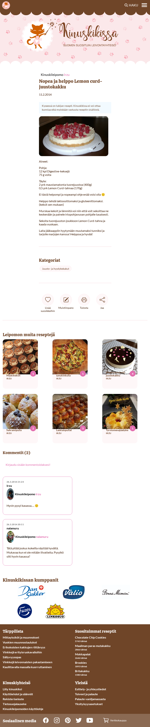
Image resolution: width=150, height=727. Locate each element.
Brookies (81, 662)
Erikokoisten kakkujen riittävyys (24, 647)
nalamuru (42, 536)
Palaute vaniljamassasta (90, 699)
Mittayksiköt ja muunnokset (21, 637)
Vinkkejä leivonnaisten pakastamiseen (27, 662)
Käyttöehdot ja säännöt (18, 694)
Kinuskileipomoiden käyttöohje (23, 709)
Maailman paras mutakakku (92, 645)
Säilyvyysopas (12, 657)
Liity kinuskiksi (12, 689)
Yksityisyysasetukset (89, 704)
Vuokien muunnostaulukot (20, 642)
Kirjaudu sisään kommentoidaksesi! (28, 464)
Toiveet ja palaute (86, 694)
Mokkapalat (83, 654)
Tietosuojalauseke (15, 704)
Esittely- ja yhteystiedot (90, 689)
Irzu (38, 494)
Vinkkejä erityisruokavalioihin (22, 652)
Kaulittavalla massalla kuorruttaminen (27, 667)
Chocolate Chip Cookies (90, 637)
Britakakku (82, 671)
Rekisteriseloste (13, 699)
